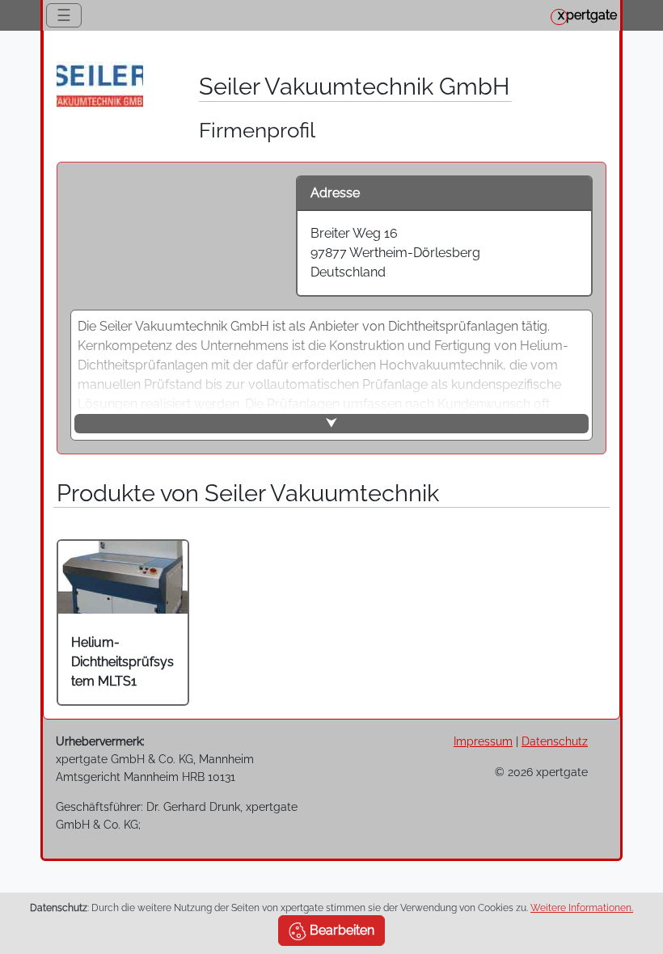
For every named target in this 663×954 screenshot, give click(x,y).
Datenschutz (555, 741)
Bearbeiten (340, 930)
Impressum (483, 741)
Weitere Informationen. (581, 908)
